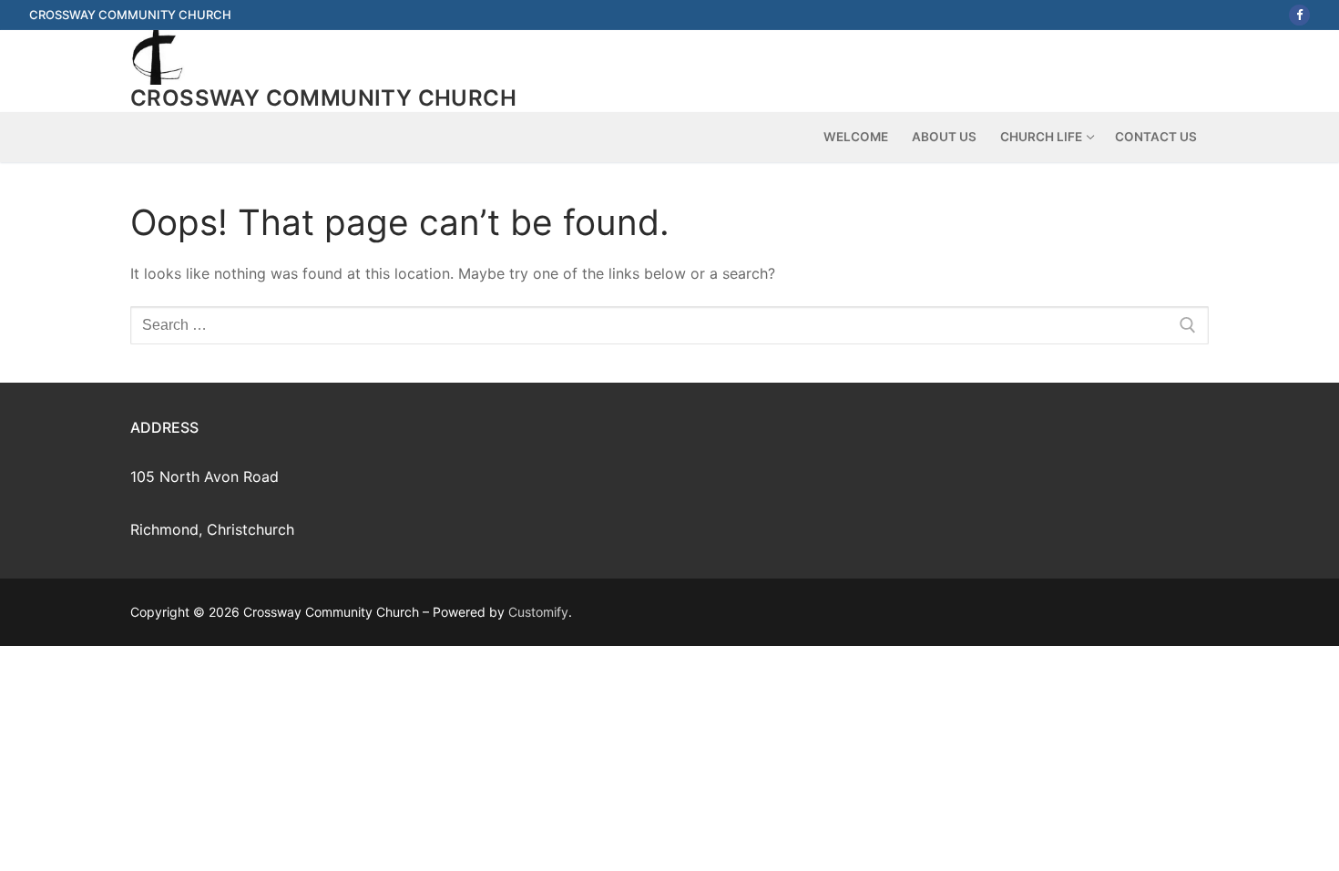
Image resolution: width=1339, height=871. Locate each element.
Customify (538, 612)
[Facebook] (1299, 15)
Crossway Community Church (323, 98)
